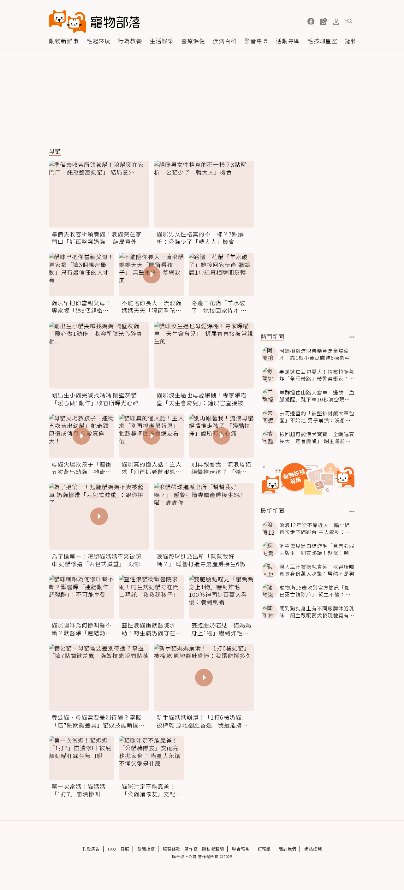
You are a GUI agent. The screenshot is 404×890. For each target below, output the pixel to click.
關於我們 (287, 849)
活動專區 (288, 41)
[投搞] (323, 21)
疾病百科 (225, 41)
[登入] (336, 22)
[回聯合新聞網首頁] (67, 21)
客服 (125, 849)
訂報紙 (264, 849)
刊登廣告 (91, 849)
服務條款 (172, 849)
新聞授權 (146, 849)
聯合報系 (241, 849)
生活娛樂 (162, 41)
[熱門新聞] (352, 337)
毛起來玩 (98, 41)
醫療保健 (193, 41)
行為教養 (130, 41)
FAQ (112, 849)
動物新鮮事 (64, 41)
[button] (311, 21)
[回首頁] (94, 21)
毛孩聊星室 (322, 41)
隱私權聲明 (213, 849)
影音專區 (256, 41)
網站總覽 (313, 849)
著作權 (191, 849)
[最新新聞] (352, 511)
